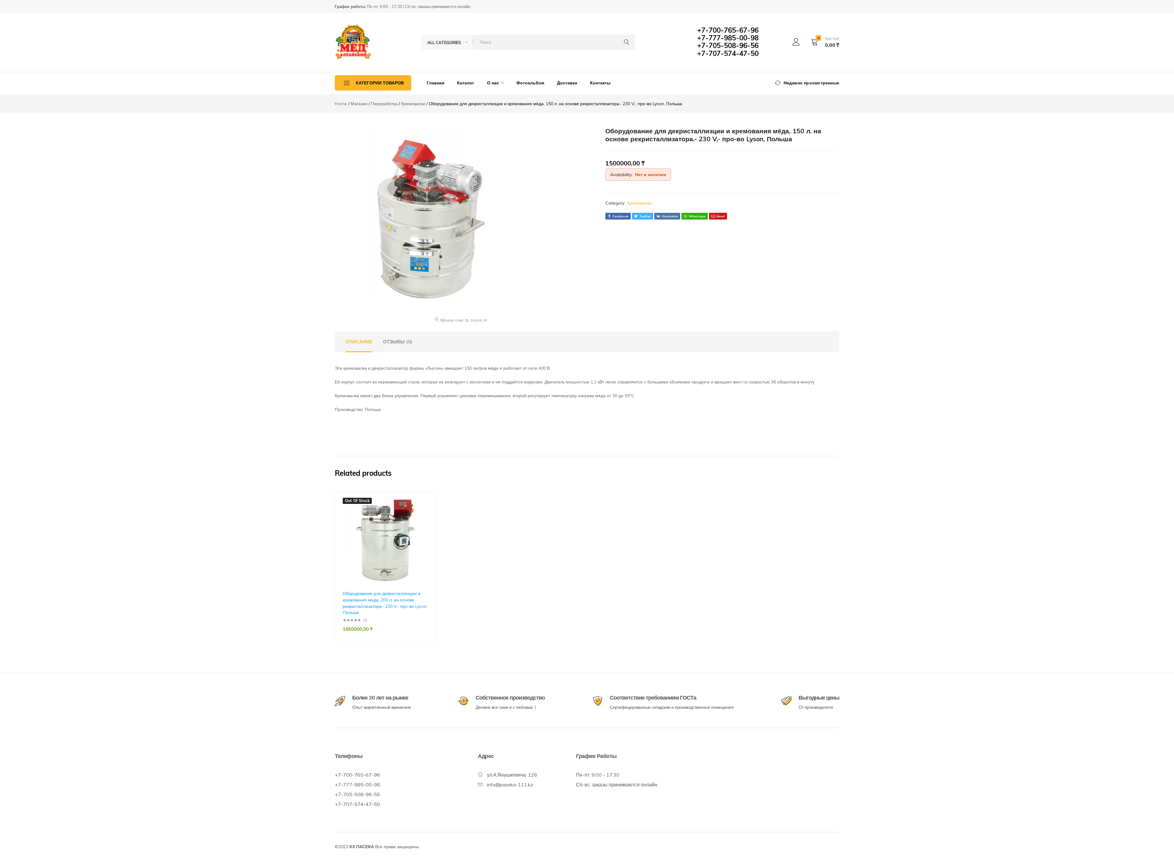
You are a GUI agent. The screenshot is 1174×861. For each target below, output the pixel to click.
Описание (358, 342)
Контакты (600, 83)
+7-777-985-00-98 (728, 38)
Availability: (621, 174)
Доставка (567, 83)
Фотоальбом (530, 83)
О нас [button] (493, 83)
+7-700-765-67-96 (728, 30)
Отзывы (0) (397, 342)
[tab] (358, 342)
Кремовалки (639, 203)
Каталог (465, 83)
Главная (435, 83)
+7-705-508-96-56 (728, 45)
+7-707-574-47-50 (728, 53)
